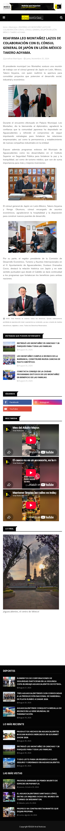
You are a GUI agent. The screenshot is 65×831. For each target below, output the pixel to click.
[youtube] (17, 408)
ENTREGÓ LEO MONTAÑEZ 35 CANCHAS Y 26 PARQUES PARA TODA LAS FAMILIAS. (38, 345)
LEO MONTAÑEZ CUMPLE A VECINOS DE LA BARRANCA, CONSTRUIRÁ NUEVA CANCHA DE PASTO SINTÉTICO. (38, 359)
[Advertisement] (28, 639)
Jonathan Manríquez (13, 58)
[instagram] (47, 402)
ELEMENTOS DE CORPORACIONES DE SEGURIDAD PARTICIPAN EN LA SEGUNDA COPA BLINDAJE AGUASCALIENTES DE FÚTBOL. (39, 681)
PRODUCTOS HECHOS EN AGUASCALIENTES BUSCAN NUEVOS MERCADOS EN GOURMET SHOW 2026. (38, 734)
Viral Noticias (40, 826)
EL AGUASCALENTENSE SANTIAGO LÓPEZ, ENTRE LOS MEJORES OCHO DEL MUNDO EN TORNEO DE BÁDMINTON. (38, 796)
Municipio (13, 27)
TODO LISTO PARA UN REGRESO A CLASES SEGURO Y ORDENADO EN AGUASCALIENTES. (38, 761)
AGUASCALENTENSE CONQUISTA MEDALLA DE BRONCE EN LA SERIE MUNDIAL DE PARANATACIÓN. (39, 711)
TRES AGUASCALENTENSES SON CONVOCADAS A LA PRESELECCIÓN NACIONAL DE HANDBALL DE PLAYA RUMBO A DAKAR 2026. (39, 696)
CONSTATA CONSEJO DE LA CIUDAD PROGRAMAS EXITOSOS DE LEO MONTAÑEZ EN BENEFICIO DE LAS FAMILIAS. (38, 374)
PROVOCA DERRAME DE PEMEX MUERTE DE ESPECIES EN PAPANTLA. (37, 782)
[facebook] (17, 402)
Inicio (5, 27)
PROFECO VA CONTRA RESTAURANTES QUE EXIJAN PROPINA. (37, 810)
